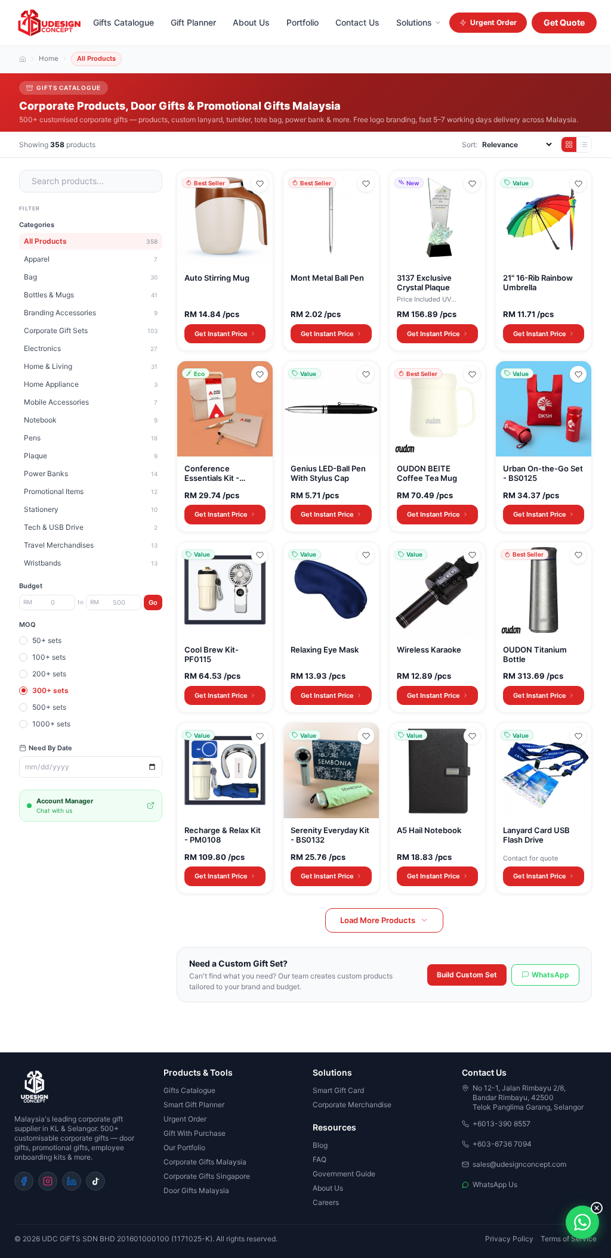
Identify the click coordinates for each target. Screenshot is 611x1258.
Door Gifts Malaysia (196, 1190)
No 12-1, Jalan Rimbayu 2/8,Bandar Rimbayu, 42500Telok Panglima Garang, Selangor (528, 1097)
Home (48, 59)
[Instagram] (47, 1181)
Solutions (414, 22)
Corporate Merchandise (352, 1104)
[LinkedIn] (71, 1181)
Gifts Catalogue (123, 22)
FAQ (319, 1159)
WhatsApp (550, 974)
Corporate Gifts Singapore (206, 1176)
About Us (251, 22)
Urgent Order (493, 22)
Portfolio (302, 22)
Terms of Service (569, 1238)
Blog (320, 1145)
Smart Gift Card (338, 1090)
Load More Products (377, 920)
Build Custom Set (467, 974)
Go (153, 602)
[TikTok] (95, 1181)
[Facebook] (23, 1181)
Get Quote (564, 22)
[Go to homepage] (81, 1087)
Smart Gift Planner (193, 1104)
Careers (326, 1202)
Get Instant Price (221, 334)
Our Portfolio (184, 1147)
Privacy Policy (509, 1238)
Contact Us (357, 22)
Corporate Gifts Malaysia (204, 1161)
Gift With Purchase (194, 1133)
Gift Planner (193, 22)
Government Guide (344, 1173)
